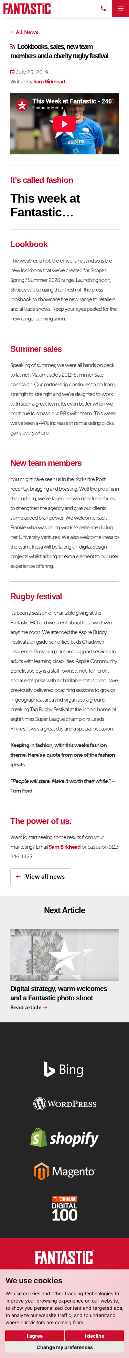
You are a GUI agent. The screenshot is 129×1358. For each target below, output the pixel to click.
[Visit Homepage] (27, 8)
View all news (44, 876)
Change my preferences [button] (64, 1347)
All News (26, 32)
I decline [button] (94, 1336)
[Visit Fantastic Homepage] (64, 1258)
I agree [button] (35, 1336)
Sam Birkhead (49, 81)
